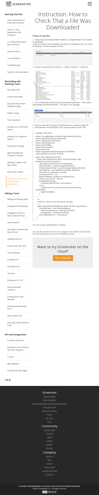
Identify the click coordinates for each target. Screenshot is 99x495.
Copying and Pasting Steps (17, 206)
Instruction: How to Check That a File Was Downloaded (17, 181)
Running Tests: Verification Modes (17, 128)
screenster (18, 3)
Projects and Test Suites (16, 246)
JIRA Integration (13, 364)
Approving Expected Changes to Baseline (15, 154)
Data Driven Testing (15, 172)
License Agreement (49, 471)
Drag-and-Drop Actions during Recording (16, 104)
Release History (56, 232)
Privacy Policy (49, 467)
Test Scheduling (13, 253)
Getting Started (13, 14)
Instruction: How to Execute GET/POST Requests (18, 348)
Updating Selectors (14, 239)
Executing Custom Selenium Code (18, 323)
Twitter (49, 437)
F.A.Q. (8, 379)
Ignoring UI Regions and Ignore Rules (16, 163)
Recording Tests (13, 90)
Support (49, 463)
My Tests (49, 418)
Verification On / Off (15, 280)
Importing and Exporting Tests (16, 307)
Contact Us (49, 474)
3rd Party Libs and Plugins (17, 370)
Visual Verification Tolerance (14, 288)
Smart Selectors (13, 222)
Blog (49, 460)
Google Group (49, 430)
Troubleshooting (13, 65)
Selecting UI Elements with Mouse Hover (17, 230)
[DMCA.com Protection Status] (49, 491)
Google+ (49, 444)
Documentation (49, 396)
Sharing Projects (13, 51)
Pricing (49, 414)
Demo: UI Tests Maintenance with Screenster (14, 32)
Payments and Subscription (17, 72)
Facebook (49, 433)
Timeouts (11, 273)
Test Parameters (13, 120)
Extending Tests (13, 266)
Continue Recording (15, 97)
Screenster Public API (15, 340)
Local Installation (14, 58)
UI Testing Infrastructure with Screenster (16, 43)
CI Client (10, 357)
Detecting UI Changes (15, 146)
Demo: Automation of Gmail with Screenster (16, 21)
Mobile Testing (13, 113)
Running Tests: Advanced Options (17, 137)
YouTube (49, 448)
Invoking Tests (13, 259)
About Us (49, 456)
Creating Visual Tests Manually (15, 298)
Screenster (43, 488)
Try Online (63, 258)
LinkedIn (49, 441)
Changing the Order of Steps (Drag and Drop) (16, 214)
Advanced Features (49, 411)
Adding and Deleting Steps (17, 199)
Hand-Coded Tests (14, 316)
